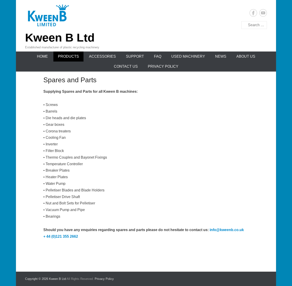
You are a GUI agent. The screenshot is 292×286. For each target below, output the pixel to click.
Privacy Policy (163, 66)
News (220, 56)
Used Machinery (188, 56)
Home (42, 56)
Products (68, 56)
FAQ (157, 56)
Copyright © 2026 (37, 279)
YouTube (263, 13)
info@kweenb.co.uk (227, 230)
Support (135, 56)
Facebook (253, 13)
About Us (245, 56)
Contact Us (126, 66)
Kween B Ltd (60, 37)
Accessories (102, 56)
